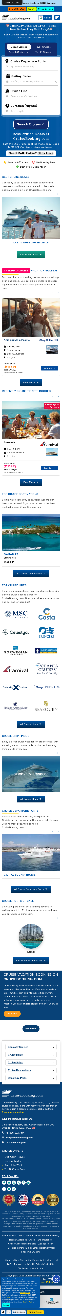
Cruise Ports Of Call (18, 901)
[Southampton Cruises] (31, 852)
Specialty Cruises (18, 1047)
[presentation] (53, 292)
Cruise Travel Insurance (40, 1240)
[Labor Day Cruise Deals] (31, 27)
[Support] (8, 1312)
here (8, 1297)
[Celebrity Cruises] (15, 689)
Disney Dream (31, 774)
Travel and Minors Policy (47, 1236)
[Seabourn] (46, 708)
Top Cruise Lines (14, 585)
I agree (6, 1305)
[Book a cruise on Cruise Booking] (16, 17)
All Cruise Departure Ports (29, 889)
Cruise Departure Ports (20, 810)
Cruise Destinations (19, 1070)
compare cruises (30, 1004)
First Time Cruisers (30, 1252)
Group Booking (45, 9)
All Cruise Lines (29, 724)
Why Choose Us (23, 1260)
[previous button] (53, 194)
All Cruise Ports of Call (29, 960)
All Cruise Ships (29, 799)
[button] (12, 1014)
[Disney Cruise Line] (46, 689)
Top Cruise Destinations (20, 494)
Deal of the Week (17, 9)
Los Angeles (31, 951)
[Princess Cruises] (46, 634)
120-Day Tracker (35, 1312)
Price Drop (20, 1312)
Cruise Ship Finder (15, 736)
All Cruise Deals (29, 254)
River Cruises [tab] (43, 46)
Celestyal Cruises (48, 3)
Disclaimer (23, 1268)
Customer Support (15, 1142)
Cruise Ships (15, 1062)
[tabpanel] (31, 93)
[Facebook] (4, 1183)
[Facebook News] (4, 1189)
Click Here (45, 153)
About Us (9, 1260)
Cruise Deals (15, 1054)
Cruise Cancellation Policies (22, 1244)
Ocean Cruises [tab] (19, 46)
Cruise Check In (26, 1236)
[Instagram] (14, 1183)
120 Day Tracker (13, 1161)
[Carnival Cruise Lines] (15, 671)
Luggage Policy (45, 1244)
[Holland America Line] (15, 708)
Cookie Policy (35, 1264)
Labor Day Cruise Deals (31, 242)
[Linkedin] (28, 1183)
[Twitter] (19, 1183)
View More (29, 382)
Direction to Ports (16, 1248)
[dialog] (12, 2)
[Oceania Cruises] (46, 671)
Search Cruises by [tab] (18, 52)
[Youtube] (9, 1183)
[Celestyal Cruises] (15, 634)
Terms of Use (20, 1264)
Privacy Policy (45, 1282)
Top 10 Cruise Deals (14, 1169)
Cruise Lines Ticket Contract (40, 1248)
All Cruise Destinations (29, 573)
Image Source (36, 1268)
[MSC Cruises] (15, 616)
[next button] (58, 194)
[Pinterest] (23, 1183)
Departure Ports (17, 1078)
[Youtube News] (9, 1189)
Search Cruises (29, 124)
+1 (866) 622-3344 (14, 1133)
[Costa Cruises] (46, 616)
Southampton (15, 874)
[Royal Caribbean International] (46, 652)
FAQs (9, 1264)
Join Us (53, 1260)
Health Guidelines (18, 1240)
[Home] (3, 1312)
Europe (10, 554)
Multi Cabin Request (14, 1157)
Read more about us (13, 1112)
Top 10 (31, 9)
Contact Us (48, 1264)
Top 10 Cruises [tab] (43, 52)
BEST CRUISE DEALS (15, 177)
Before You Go (9, 1236)
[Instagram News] (14, 1189)
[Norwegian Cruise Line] (15, 652)
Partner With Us (40, 1260)
